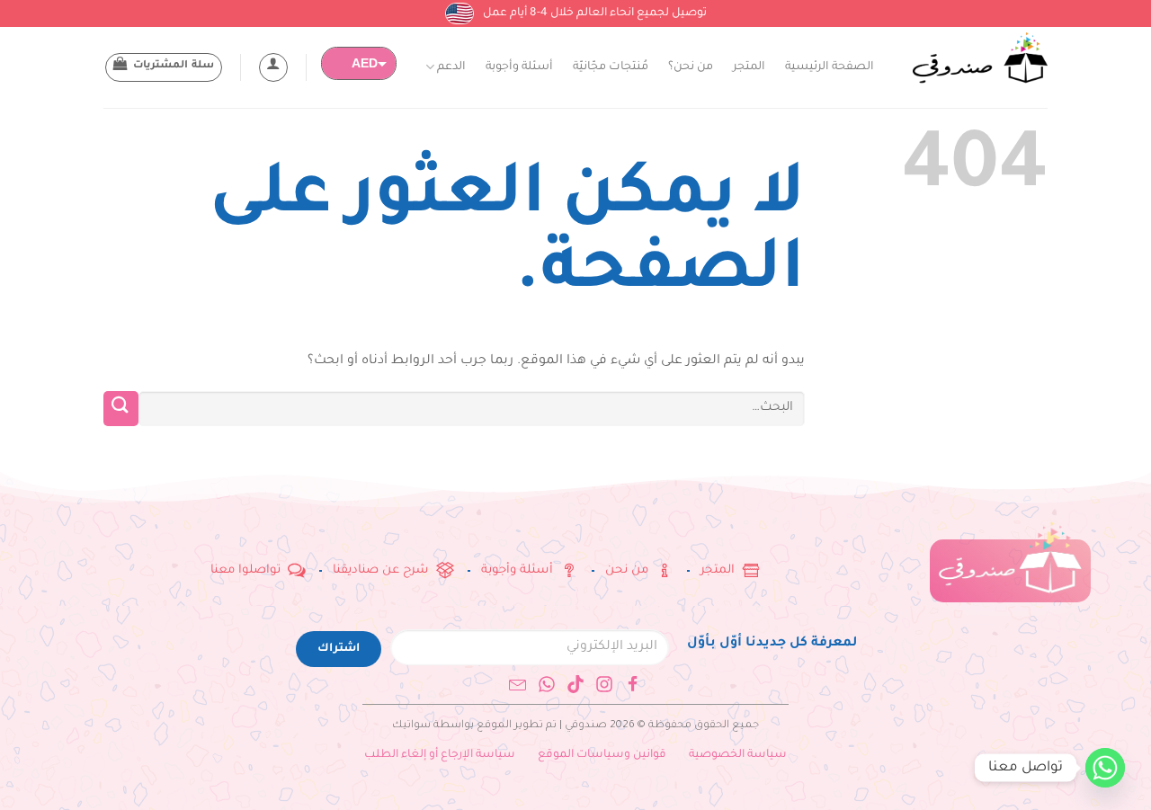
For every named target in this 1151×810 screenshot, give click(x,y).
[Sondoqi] (980, 58)
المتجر (749, 67)
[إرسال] (120, 408)
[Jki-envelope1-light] (518, 684)
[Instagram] (604, 684)
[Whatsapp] (547, 684)
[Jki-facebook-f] (633, 684)
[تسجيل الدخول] (273, 67)
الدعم (451, 67)
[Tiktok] (575, 684)
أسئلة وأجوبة (519, 67)
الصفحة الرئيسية (829, 67)
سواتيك (411, 726)
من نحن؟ (690, 67)
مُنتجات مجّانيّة (610, 67)
